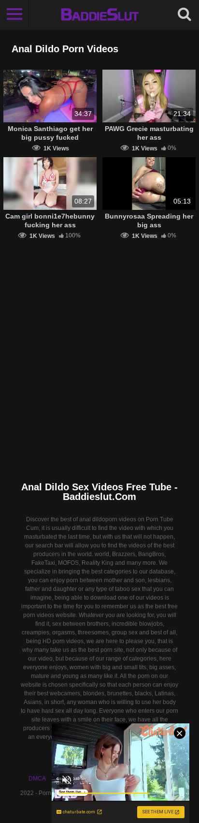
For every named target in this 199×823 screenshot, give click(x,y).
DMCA (37, 778)
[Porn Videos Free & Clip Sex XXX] (99, 14)
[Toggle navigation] (14, 14)
